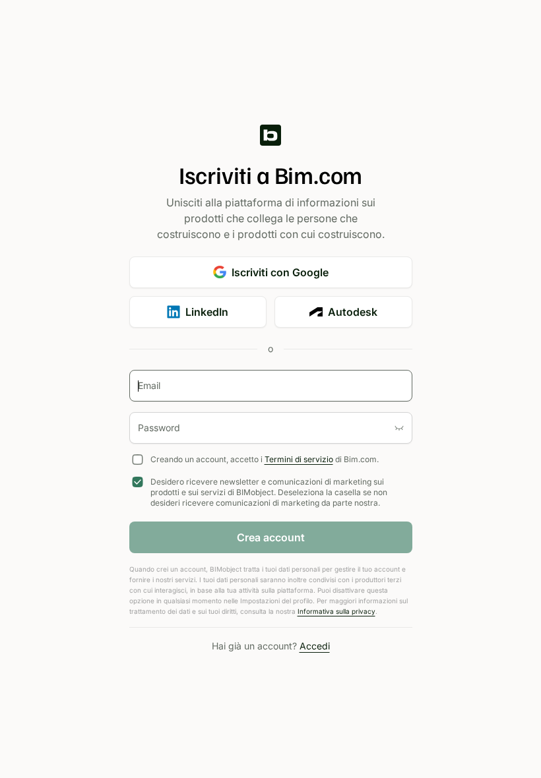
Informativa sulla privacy (336, 611)
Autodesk (352, 311)
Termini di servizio (299, 459)
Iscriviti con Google (280, 272)
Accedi (315, 645)
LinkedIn (206, 311)
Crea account (271, 537)
